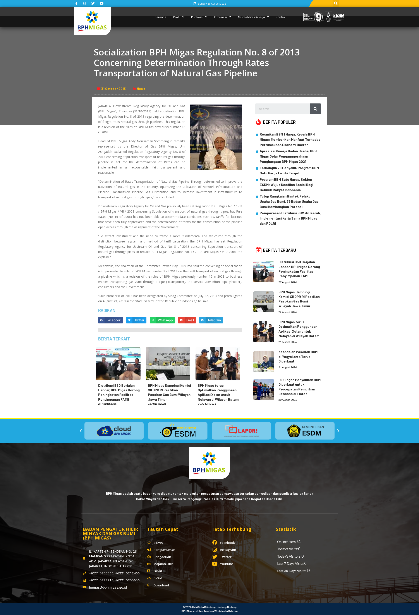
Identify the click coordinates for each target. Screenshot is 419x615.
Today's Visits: (287, 549)
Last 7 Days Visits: (290, 563)
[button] (81, 431)
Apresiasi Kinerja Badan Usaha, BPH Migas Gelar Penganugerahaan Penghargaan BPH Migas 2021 (288, 156)
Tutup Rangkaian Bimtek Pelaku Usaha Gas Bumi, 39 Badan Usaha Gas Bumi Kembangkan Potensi (289, 201)
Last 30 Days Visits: (291, 571)
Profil (176, 17)
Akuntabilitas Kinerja (251, 17)
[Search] (315, 108)
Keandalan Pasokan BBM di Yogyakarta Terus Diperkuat (298, 356)
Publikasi (197, 17)
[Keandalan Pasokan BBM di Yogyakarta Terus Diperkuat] (265, 360)
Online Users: (287, 542)
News (141, 89)
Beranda (160, 17)
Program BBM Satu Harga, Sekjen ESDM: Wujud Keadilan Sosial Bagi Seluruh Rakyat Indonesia (286, 184)
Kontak (280, 17)
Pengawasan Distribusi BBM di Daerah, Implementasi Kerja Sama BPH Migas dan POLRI (290, 218)
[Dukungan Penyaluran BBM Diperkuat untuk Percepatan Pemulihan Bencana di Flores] (265, 388)
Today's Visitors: (289, 556)
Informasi (220, 17)
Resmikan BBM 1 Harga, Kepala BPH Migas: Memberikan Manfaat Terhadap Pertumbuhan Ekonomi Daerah (290, 139)
